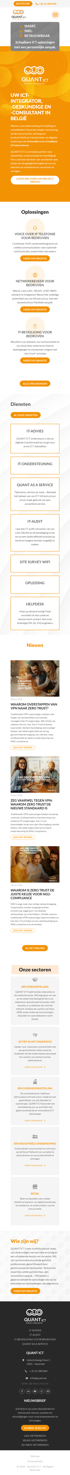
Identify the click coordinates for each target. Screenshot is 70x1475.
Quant (19, 14)
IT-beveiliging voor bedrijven (35, 1339)
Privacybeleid (35, 1461)
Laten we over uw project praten (35, 180)
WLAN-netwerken (35, 1440)
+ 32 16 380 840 (38, 1370)
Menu (55, 15)
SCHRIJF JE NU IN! (35, 1427)
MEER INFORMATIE (25, 1290)
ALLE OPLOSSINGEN (35, 383)
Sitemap (35, 1456)
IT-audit (35, 1334)
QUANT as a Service (35, 1343)
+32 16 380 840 (47, 3)
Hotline (24, 3)
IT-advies (35, 1330)
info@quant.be (38, 1378)
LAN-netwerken (35, 1435)
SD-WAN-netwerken (35, 1444)
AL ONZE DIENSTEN (26, 415)
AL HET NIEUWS (35, 948)
